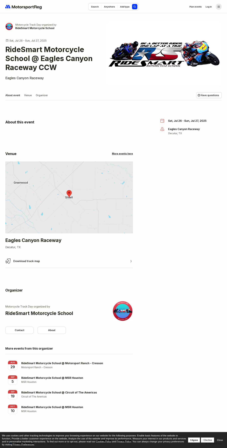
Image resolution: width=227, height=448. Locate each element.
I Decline (207, 440)
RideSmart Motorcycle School (34, 28)
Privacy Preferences (23, 444)
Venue (28, 95)
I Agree (194, 440)
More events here (122, 153)
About (51, 330)
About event (12, 95)
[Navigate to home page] (23, 6)
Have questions (210, 95)
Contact (19, 330)
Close (220, 440)
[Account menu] (219, 7)
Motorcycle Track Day (28, 24)
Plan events (195, 6)
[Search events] (134, 6)
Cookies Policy (103, 441)
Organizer (42, 95)
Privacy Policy (124, 441)
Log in (209, 6)
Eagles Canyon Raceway (24, 78)
